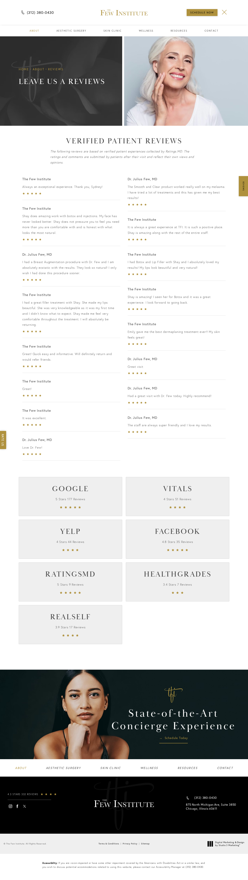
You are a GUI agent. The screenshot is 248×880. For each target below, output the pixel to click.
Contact (212, 30)
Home (24, 69)
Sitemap (145, 843)
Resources (179, 30)
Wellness (146, 30)
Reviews (56, 69)
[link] (70, 496)
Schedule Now (202, 12)
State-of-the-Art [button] (173, 720)
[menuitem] (10, 806)
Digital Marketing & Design (229, 844)
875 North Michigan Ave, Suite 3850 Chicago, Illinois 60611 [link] (211, 806)
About (34, 30)
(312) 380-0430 (40, 13)
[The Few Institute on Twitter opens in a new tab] (24, 806)
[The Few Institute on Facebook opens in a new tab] (17, 806)
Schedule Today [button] (176, 738)
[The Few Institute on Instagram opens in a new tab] (10, 806)
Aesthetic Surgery (71, 30)
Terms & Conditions (109, 843)
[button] (224, 12)
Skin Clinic (112, 30)
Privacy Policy (130, 843)
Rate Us (3, 440)
